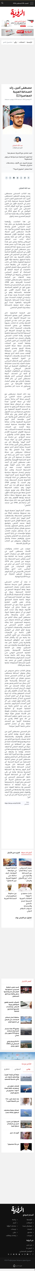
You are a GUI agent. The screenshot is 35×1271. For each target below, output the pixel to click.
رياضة (14, 1220)
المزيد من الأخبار (14, 852)
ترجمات (13, 1229)
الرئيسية (29, 42)
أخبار (14, 1223)
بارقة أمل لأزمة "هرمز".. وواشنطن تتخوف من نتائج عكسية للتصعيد (11, 1077)
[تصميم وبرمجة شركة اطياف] (17, 1266)
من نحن (29, 1245)
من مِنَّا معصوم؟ (13, 1144)
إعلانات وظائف (11, 1235)
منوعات (29, 1235)
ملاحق (29, 1232)
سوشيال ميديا (27, 1226)
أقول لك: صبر (14, 1133)
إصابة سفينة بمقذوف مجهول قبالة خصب (11, 1111)
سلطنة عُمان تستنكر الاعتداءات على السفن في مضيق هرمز (12, 1019)
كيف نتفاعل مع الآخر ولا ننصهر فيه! (19, 153)
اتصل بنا (29, 1248)
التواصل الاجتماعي (26, 1251)
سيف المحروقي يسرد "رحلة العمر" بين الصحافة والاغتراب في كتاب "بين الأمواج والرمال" (25, 874)
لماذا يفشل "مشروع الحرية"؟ (22, 169)
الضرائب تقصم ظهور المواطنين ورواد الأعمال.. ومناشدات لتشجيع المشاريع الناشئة (11, 1007)
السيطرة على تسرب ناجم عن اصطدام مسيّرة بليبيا (12, 1123)
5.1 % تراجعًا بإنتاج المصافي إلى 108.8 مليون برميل (12, 1043)
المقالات (22, 42)
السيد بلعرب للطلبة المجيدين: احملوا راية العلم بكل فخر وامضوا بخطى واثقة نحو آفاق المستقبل (11, 991)
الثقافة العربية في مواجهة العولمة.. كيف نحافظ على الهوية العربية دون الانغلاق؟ (11, 874)
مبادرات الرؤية (11, 1226)
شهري (7, 1069)
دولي (14, 1232)
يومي (28, 1069)
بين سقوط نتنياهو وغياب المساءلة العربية (10, 896)
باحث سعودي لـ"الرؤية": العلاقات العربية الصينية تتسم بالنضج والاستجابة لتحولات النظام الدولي (26, 902)
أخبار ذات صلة (26, 852)
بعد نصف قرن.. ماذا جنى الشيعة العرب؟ (12, 1100)
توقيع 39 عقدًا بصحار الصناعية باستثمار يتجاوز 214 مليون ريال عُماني (12, 1032)
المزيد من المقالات (17, 148)
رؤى (15, 42)
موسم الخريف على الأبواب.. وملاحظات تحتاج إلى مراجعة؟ (19, 164)
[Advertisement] (17, 64)
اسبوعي (18, 1069)
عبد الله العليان (17, 145)
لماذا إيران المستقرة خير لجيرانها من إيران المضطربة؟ (18, 158)
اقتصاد (29, 1229)
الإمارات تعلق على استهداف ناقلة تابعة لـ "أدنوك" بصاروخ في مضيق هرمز (11, 1089)
